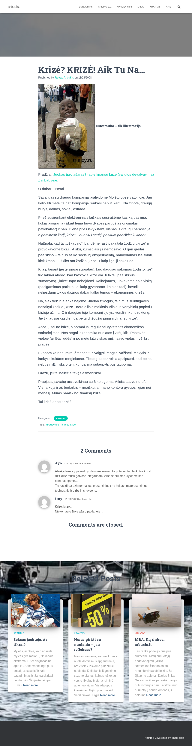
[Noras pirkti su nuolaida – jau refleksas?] (96, 610)
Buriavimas (86, 6)
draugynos (52, 424)
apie (168, 6)
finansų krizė (68, 424)
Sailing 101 (105, 6)
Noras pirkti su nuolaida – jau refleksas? (87, 644)
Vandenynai (124, 6)
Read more (30, 685)
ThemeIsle (178, 737)
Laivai (140, 6)
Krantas (155, 6)
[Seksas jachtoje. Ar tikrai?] (35, 610)
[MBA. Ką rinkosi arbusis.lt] (156, 610)
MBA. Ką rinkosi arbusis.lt (150, 642)
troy (58, 498)
